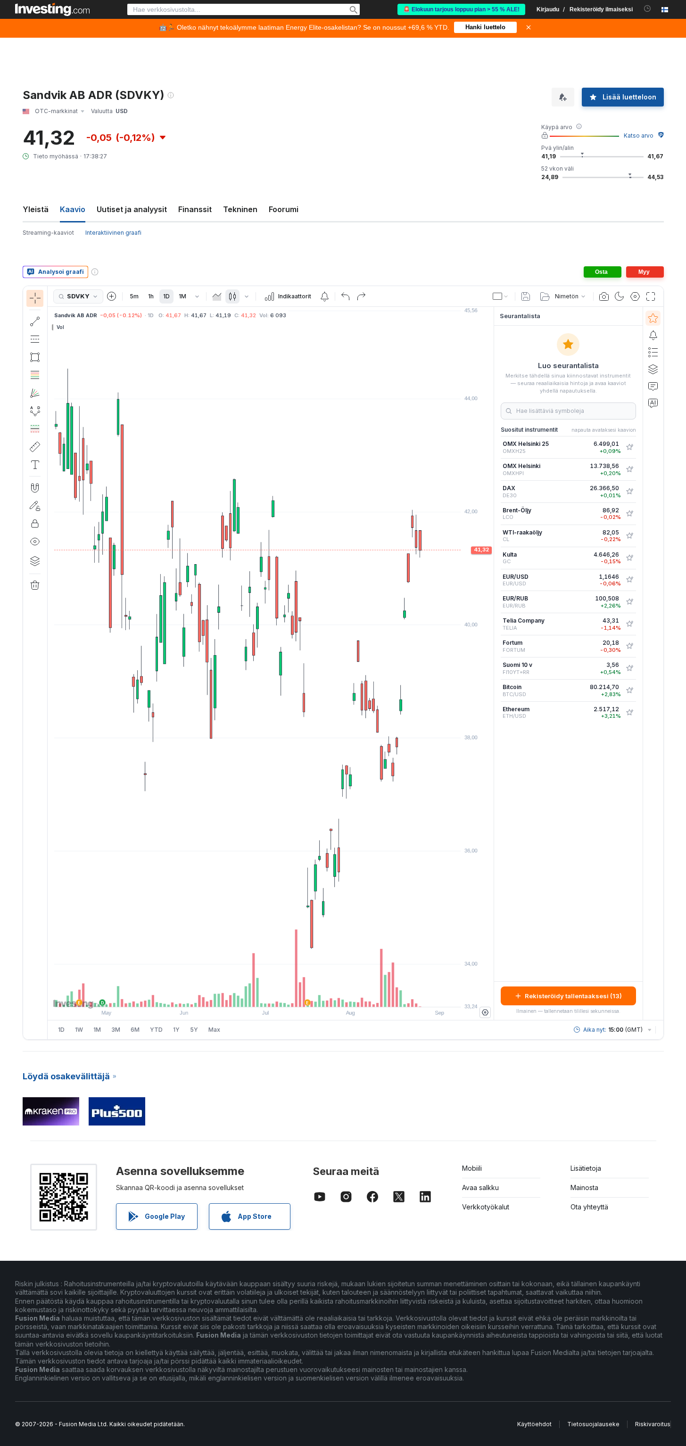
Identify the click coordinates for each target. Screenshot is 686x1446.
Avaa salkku (480, 1187)
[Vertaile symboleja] (112, 296)
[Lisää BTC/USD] (629, 690)
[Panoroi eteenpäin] (283, 995)
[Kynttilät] (232, 296)
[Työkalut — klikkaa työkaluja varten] (34, 446)
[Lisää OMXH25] (629, 447)
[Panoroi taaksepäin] (270, 995)
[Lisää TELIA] (629, 624)
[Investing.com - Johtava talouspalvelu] (52, 9)
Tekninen (240, 209)
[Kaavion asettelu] (501, 296)
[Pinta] (217, 296)
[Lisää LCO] (629, 513)
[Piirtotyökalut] (50, 662)
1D (166, 296)
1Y (176, 1029)
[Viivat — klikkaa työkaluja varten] (34, 321)
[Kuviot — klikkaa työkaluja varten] (34, 411)
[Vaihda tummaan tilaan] (619, 296)
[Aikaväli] (197, 296)
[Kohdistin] (34, 298)
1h (151, 296)
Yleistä (36, 209)
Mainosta (584, 1187)
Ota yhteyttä (589, 1207)
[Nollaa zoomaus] (296, 995)
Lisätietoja (585, 1168)
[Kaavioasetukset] (635, 296)
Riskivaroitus (652, 1424)
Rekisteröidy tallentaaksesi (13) (573, 996)
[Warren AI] (653, 403)
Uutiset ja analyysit (132, 209)
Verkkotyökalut (485, 1207)
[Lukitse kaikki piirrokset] (34, 523)
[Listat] (653, 352)
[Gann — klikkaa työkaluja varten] (34, 393)
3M (115, 1029)
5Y (194, 1029)
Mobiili (472, 1168)
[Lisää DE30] (629, 491)
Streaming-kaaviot (48, 232)
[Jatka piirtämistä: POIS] (34, 505)
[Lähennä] (258, 995)
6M (135, 1029)
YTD (156, 1029)
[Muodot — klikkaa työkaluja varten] (34, 357)
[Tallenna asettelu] (526, 296)
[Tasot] (35, 561)
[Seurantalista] (653, 318)
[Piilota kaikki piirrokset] (34, 541)
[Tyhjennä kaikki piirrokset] (34, 585)
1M (182, 296)
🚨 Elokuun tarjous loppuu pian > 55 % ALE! (461, 9)
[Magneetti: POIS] (34, 487)
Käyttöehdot (534, 1424)
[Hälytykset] (653, 335)
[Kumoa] (346, 296)
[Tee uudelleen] (361, 296)
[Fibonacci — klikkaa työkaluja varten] (34, 375)
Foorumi (283, 209)
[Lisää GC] (629, 558)
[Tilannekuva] (604, 296)
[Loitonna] (245, 995)
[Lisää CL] (629, 535)
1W (79, 1029)
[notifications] (647, 8)
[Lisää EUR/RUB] (629, 601)
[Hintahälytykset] (324, 296)
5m (134, 296)
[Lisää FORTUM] (629, 646)
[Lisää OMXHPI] (629, 469)
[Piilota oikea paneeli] (491, 663)
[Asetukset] (485, 1012)
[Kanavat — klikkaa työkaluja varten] (34, 339)
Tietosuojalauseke (593, 1424)
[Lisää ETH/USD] (629, 712)
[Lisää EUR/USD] (629, 579)
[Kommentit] (653, 386)
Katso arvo (638, 135)
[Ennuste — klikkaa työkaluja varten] (34, 428)
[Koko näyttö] (651, 296)
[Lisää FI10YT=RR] (629, 668)
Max (214, 1029)
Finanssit (195, 209)
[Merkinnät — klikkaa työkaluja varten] (34, 464)
